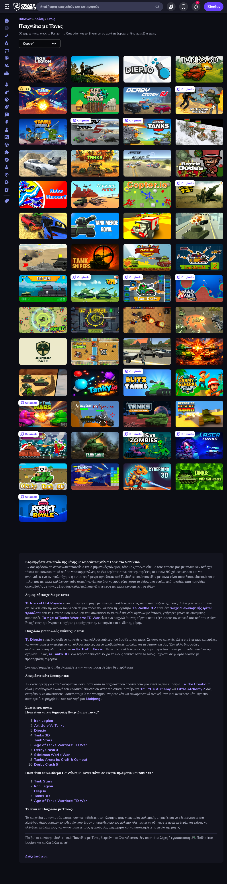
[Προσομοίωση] (6, 167)
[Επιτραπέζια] (6, 129)
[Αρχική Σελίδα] (6, 20)
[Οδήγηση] (6, 144)
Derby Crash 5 (46, 764)
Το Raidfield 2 (144, 608)
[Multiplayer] (6, 65)
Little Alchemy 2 (191, 689)
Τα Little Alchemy (155, 689)
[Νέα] (6, 35)
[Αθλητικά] (6, 107)
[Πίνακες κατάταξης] (6, 73)
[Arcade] (6, 84)
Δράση (39, 19)
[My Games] (183, 6)
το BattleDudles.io (87, 649)
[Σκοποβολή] (6, 175)
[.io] (6, 99)
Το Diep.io (33, 639)
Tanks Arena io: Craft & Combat (60, 759)
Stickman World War (52, 754)
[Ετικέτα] (6, 201)
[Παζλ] (6, 152)
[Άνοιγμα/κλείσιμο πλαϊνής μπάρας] (7, 6)
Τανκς (51, 19)
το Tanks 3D (59, 654)
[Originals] (6, 58)
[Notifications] (196, 6)
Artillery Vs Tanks (49, 725)
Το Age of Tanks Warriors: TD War (71, 617)
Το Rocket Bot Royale (43, 603)
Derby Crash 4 (46, 750)
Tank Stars (43, 740)
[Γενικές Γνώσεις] (6, 114)
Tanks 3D (42, 735)
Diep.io (40, 730)
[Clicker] (6, 92)
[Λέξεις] (6, 137)
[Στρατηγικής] (6, 182)
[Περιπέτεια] (6, 159)
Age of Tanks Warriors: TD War (60, 745)
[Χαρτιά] (6, 190)
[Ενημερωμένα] (6, 50)
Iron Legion (43, 720)
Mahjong (93, 698)
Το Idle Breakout (196, 684)
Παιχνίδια (25, 19)
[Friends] (171, 6)
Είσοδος (213, 6)
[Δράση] (6, 122)
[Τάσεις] (6, 43)
